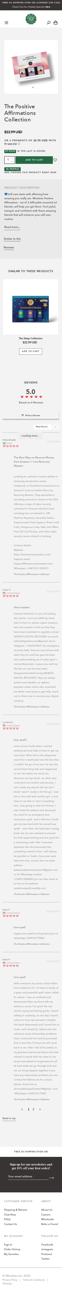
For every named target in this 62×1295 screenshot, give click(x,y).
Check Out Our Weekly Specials (31, 7)
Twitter (45, 1259)
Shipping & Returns (15, 1210)
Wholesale (47, 1219)
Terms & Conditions (34, 1280)
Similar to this (12, 239)
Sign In (8, 1245)
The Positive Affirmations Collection (32, 574)
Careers (45, 1215)
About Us (47, 1210)
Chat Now (10, 1215)
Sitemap (7, 1283)
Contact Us (10, 1224)
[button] (31, 142)
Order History (12, 1249)
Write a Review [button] (32, 415)
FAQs (7, 1219)
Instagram (47, 1249)
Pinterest (46, 1254)
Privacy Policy (10, 1280)
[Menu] (6, 22)
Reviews (9, 247)
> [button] (40, 1109)
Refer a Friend (49, 1224)
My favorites (11, 1254)
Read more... (12, 227)
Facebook (47, 1245)
